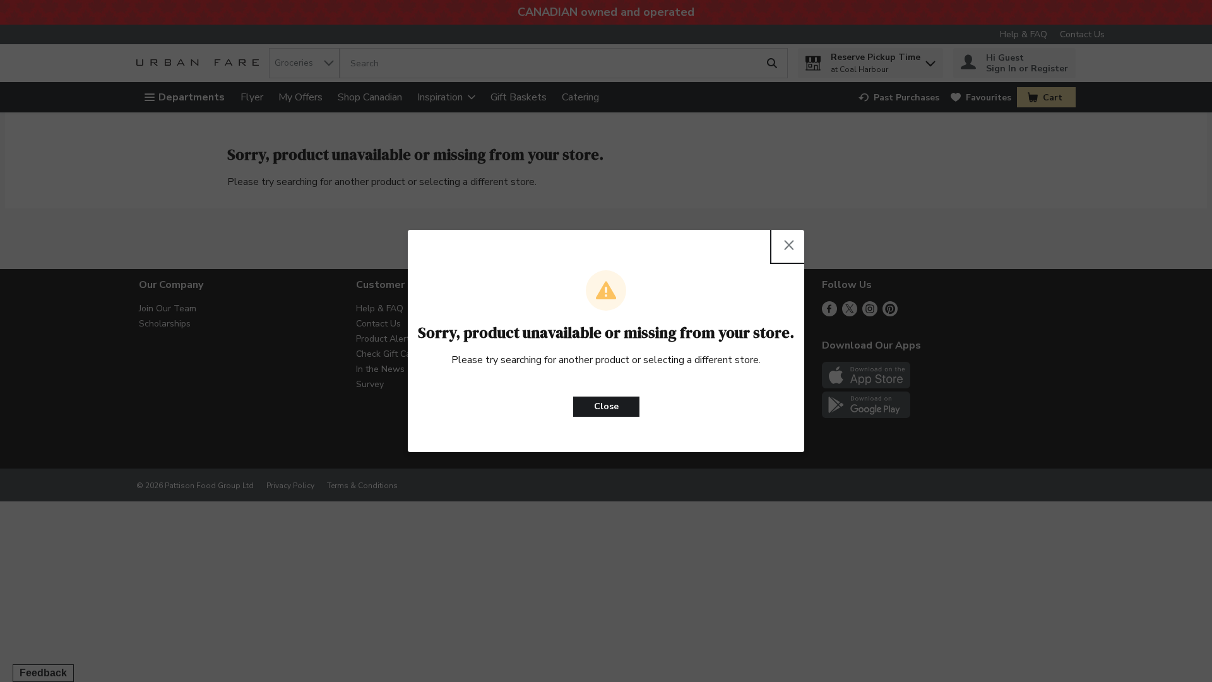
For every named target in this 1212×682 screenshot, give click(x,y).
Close (606, 406)
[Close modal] (789, 245)
